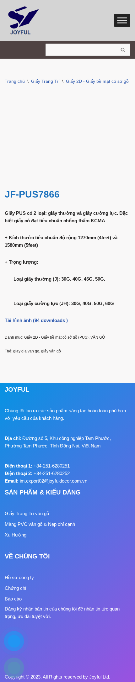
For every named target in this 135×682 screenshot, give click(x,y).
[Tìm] (123, 50)
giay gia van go (26, 351)
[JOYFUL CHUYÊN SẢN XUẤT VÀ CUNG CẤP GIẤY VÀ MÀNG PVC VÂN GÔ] (23, 20)
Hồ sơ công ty (19, 577)
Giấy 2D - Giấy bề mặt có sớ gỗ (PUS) (56, 337)
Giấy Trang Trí (45, 81)
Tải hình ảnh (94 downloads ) (36, 320)
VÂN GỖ (97, 337)
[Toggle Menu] (122, 21)
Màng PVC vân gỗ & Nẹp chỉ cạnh (40, 524)
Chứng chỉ (15, 588)
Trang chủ (15, 81)
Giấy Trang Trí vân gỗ (27, 513)
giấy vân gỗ (51, 351)
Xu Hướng (15, 534)
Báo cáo (13, 598)
